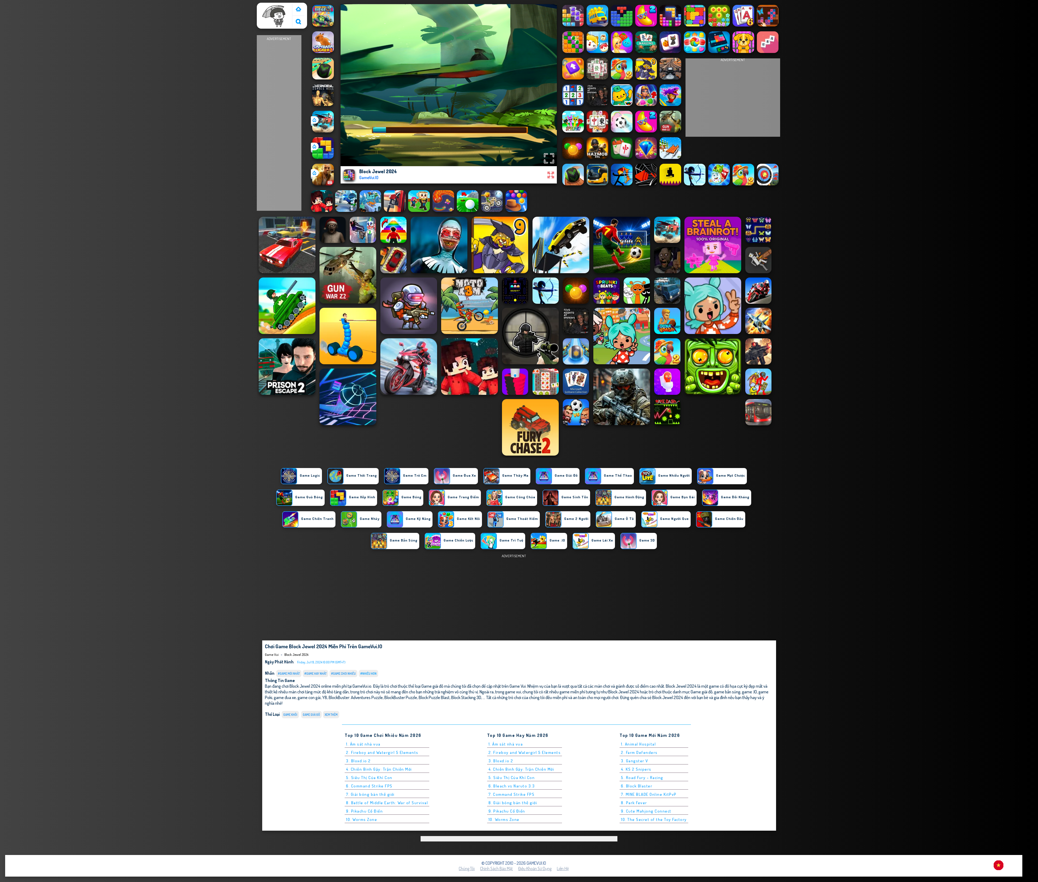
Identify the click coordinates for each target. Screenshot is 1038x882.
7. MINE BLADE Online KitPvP (649, 794)
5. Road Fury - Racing (642, 777)
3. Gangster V (634, 760)
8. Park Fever (634, 802)
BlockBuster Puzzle (400, 697)
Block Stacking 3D (466, 697)
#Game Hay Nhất (315, 673)
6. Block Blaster (636, 786)
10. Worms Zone (361, 819)
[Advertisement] (279, 123)
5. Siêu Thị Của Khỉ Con (369, 777)
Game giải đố (311, 715)
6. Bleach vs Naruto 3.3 (511, 786)
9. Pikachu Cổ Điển (364, 811)
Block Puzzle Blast (434, 697)
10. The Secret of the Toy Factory (654, 819)
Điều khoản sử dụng (534, 868)
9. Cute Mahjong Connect (646, 811)
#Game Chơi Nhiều (343, 673)
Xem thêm (331, 715)
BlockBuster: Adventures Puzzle (356, 697)
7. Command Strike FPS (511, 794)
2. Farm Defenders (639, 752)
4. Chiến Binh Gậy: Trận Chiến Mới (379, 769)
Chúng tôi (467, 868)
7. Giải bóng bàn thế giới (370, 794)
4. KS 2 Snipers (636, 769)
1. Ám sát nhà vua (363, 744)
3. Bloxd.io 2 (358, 760)
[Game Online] (298, 9)
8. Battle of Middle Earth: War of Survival (387, 802)
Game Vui (267, 6)
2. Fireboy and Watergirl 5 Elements (382, 752)
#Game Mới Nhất (289, 673)
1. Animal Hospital (638, 744)
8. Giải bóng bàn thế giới (512, 802)
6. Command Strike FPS (369, 786)
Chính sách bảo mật (496, 868)
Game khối (290, 715)
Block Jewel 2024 (296, 654)
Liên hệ (563, 868)
